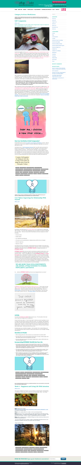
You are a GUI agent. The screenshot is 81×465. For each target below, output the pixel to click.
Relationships (37, 9)
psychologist (31, 173)
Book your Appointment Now (59, 2)
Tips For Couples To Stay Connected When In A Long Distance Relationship (59, 69)
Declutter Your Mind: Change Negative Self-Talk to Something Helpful (59, 73)
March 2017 (54, 25)
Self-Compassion (20, 21)
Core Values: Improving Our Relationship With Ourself (30, 198)
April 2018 (54, 20)
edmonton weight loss (36, 170)
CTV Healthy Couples (25, 447)
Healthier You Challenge (36, 17)
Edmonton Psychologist (30, 373)
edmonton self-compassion (28, 170)
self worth (24, 378)
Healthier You (27, 17)
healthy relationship (41, 375)
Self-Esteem (33, 195)
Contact (57, 9)
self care (35, 173)
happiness (25, 450)
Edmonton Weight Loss (19, 17)
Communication (55, 36)
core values (17, 372)
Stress (19, 18)
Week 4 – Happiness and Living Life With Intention (32, 386)
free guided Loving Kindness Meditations (33, 142)
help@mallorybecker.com (59, 5)
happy (30, 375)
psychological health (24, 173)
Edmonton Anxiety (23, 167)
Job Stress (23, 376)
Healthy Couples (34, 375)
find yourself (43, 170)
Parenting (54, 54)
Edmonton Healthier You (44, 372)
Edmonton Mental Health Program (40, 17)
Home (16, 9)
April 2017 (54, 23)
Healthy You (46, 450)
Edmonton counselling (30, 167)
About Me (20, 9)
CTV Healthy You (32, 447)
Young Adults (30, 9)
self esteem (39, 173)
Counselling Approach (46, 9)
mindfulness (18, 173)
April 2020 (54, 18)
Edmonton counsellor (38, 167)
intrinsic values (18, 376)
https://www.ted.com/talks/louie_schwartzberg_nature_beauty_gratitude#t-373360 (31, 409)
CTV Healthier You (18, 447)
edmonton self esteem (19, 170)
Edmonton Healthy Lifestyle (26, 17)
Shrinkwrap (64, 463)
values (28, 378)
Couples (22, 194)
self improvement (45, 173)
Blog (53, 9)
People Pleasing (28, 376)
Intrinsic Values (18, 290)
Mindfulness (44, 17)
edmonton (17, 167)
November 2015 (55, 27)
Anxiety (24, 9)
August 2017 (54, 21)
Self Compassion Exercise (28, 147)
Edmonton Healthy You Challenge (21, 373)
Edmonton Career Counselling (30, 194)
